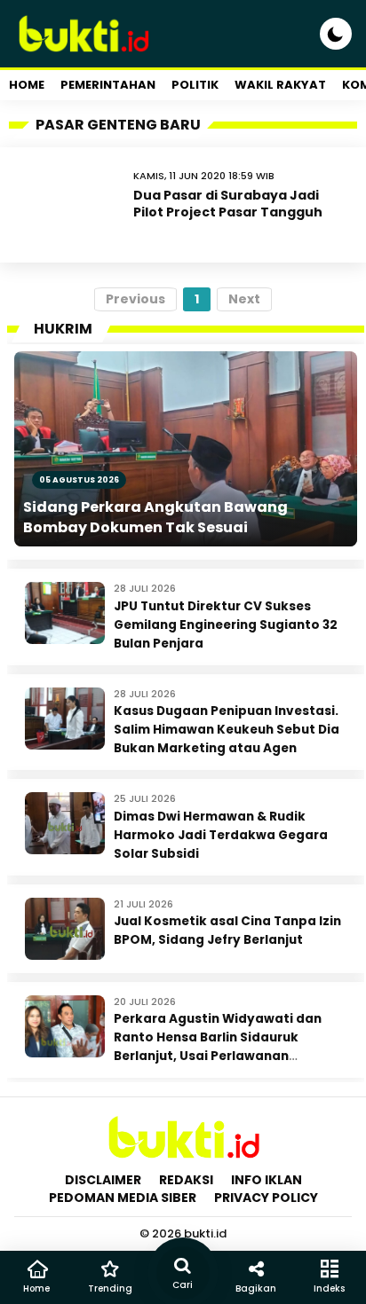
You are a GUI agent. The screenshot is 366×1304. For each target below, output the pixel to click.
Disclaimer (103, 1180)
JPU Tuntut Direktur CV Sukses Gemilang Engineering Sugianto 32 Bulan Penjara (226, 625)
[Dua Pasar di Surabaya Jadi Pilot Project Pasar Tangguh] (71, 205)
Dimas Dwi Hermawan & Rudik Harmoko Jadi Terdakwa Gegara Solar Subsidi (221, 835)
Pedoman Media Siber (122, 1197)
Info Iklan (266, 1180)
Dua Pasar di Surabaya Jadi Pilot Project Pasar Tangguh (227, 203)
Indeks (329, 1288)
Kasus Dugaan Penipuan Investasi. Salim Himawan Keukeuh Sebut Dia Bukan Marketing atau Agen (226, 730)
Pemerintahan (107, 84)
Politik (195, 84)
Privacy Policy (266, 1197)
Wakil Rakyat (280, 84)
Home (26, 84)
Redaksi (186, 1180)
